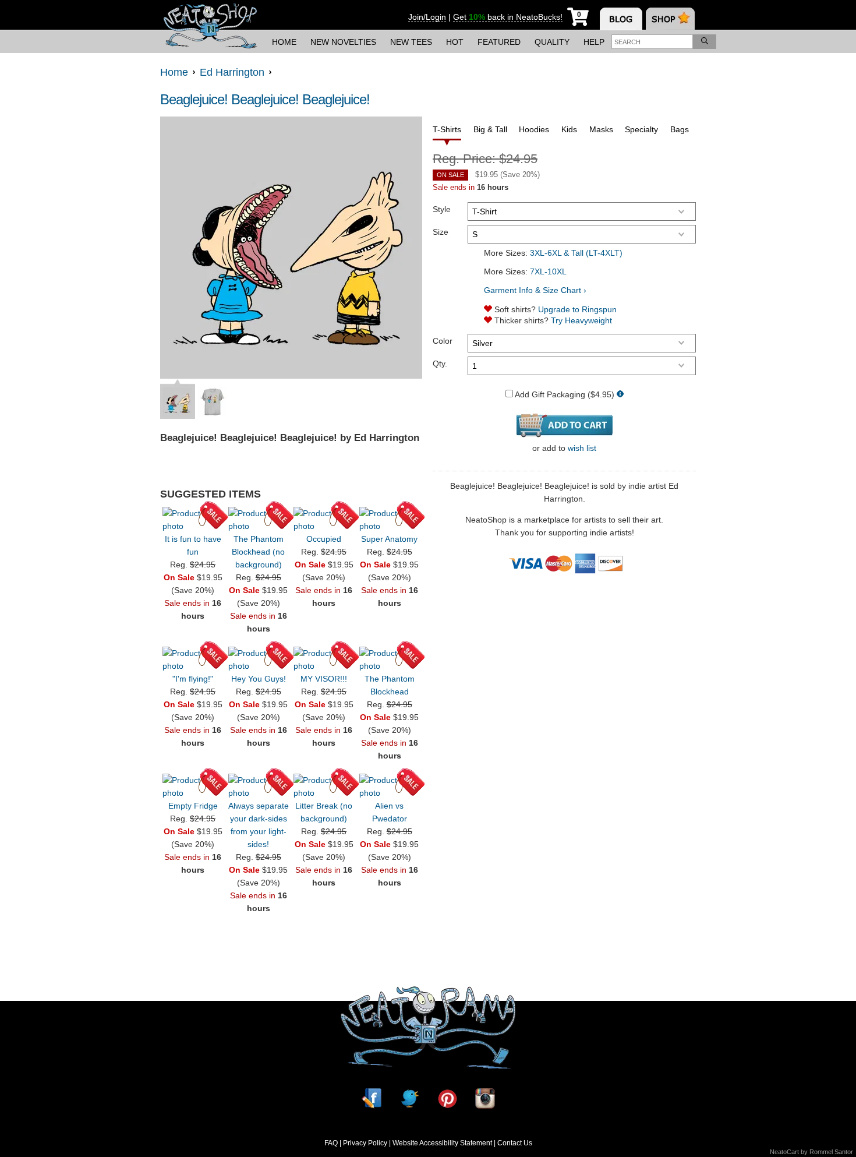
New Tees (411, 42)
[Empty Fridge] (192, 786)
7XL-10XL (548, 271)
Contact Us (514, 1143)
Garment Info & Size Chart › (535, 290)
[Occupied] (323, 519)
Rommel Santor (831, 1151)
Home (284, 42)
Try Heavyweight (581, 320)
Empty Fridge (193, 805)
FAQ (331, 1143)
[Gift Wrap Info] (620, 395)
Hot (455, 42)
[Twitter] (409, 1098)
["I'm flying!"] (192, 659)
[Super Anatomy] (389, 519)
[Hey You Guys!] (258, 659)
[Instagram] (485, 1098)
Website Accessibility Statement (442, 1143)
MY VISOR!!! (323, 678)
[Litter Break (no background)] (323, 786)
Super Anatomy (389, 539)
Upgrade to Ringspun (577, 309)
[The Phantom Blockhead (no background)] (258, 519)
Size (440, 232)
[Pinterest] (447, 1098)
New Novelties (343, 42)
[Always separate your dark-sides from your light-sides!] (258, 786)
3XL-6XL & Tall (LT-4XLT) (576, 252)
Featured (499, 42)
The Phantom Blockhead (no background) (258, 551)
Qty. (440, 363)
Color (442, 340)
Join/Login (427, 17)
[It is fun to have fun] (192, 519)
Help (593, 42)
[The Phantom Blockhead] (389, 659)
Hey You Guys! (258, 678)
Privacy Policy (365, 1143)
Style (442, 209)
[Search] (704, 41)
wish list (582, 448)
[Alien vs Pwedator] (389, 786)
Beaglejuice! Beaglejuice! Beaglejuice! (265, 99)
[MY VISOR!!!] (323, 659)
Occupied (323, 539)
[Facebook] (371, 1098)
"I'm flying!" (192, 678)
